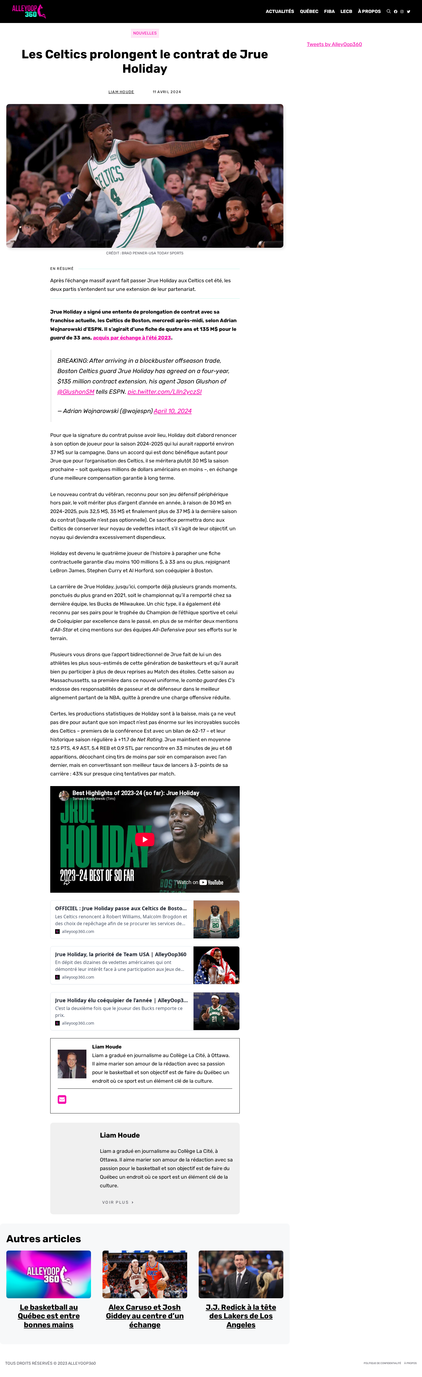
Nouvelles (145, 33)
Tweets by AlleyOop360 (334, 44)
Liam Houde (121, 92)
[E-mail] (62, 1101)
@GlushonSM (75, 391)
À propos (369, 11)
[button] (389, 11)
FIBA (329, 11)
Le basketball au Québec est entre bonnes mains (49, 1316)
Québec (309, 11)
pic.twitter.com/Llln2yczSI (165, 391)
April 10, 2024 (173, 410)
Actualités (280, 11)
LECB (346, 11)
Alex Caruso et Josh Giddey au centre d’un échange (145, 1316)
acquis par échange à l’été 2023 (132, 338)
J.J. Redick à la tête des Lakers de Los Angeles (241, 1316)
